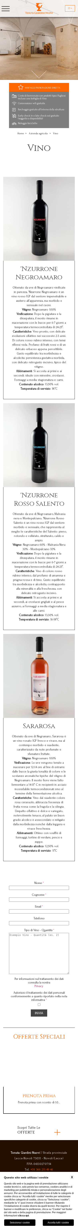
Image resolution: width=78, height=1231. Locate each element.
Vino (55, 133)
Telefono (39, 918)
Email (39, 906)
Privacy (39, 986)
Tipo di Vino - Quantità (39, 930)
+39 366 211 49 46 (42, 1169)
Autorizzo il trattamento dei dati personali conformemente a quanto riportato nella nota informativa (39, 996)
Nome (39, 883)
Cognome (39, 895)
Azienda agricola (38, 133)
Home (20, 133)
